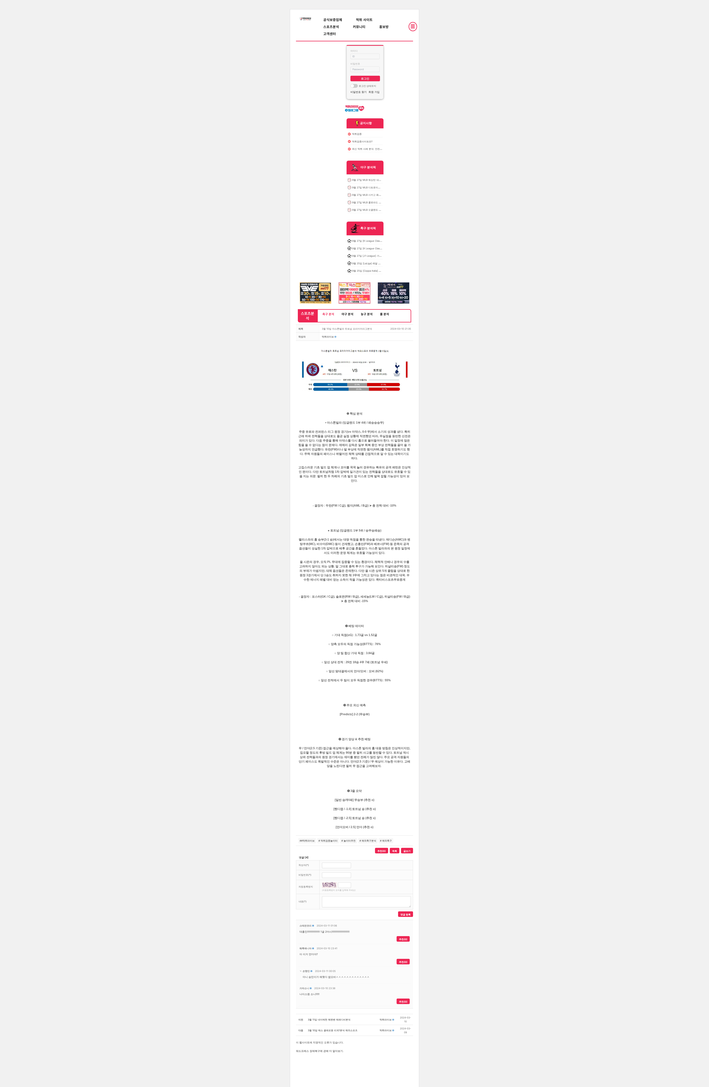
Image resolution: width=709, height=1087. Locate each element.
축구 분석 (328, 314)
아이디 (354, 50)
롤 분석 (384, 314)
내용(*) (302, 901)
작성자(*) (304, 865)
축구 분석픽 (368, 228)
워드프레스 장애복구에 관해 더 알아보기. (320, 1050)
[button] (328, 336)
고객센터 (329, 33)
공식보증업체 (332, 19)
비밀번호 (355, 63)
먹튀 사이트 (364, 19)
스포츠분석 (331, 26)
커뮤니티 (359, 26)
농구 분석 (367, 314)
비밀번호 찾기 (358, 91)
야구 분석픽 (368, 167)
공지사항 (366, 123)
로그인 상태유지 (367, 85)
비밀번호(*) (305, 874)
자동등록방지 (306, 886)
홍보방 (384, 26)
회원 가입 (374, 91)
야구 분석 (347, 314)
